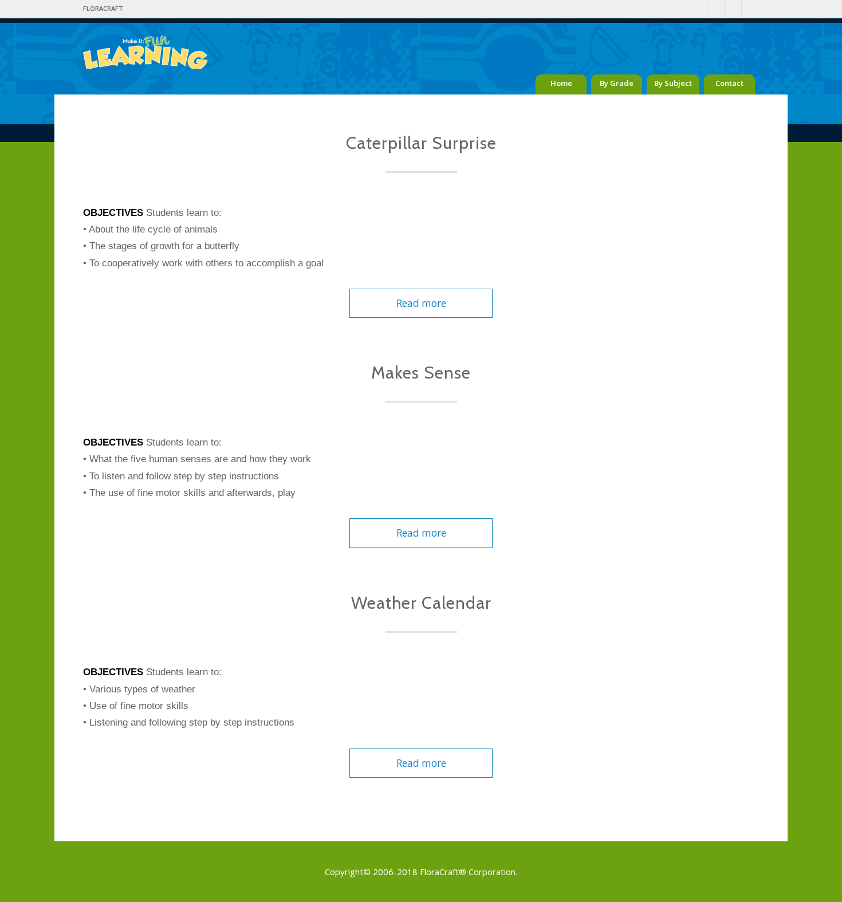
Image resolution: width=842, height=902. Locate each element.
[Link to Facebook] (681, 8)
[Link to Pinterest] (698, 8)
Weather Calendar (421, 602)
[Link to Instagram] (715, 8)
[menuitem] (103, 8)
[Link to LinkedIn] (750, 8)
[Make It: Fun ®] (145, 43)
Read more (421, 303)
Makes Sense (421, 372)
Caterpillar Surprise (421, 142)
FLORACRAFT (103, 8)
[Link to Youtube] (733, 8)
